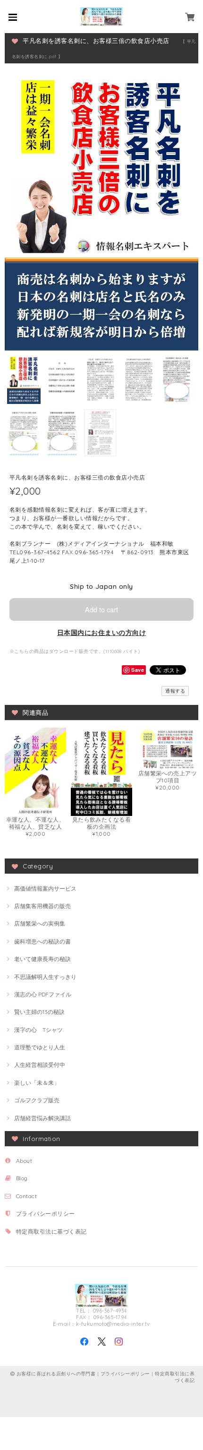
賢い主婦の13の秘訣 (39, 1011)
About (24, 1160)
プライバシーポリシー (45, 1213)
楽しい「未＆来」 (36, 1082)
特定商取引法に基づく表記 (51, 1231)
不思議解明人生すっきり (45, 976)
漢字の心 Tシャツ (38, 1029)
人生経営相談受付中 (39, 1064)
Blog (22, 1178)
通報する (175, 691)
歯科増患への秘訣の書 (42, 941)
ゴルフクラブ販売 (36, 1100)
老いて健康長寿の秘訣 (42, 958)
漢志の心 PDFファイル (42, 994)
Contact (26, 1196)
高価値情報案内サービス (45, 888)
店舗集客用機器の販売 (42, 905)
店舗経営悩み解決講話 (42, 1118)
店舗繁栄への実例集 (39, 923)
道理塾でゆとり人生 (39, 1047)
